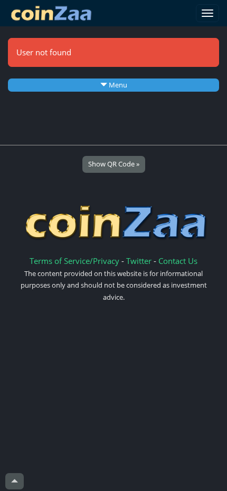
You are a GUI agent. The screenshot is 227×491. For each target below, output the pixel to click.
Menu (117, 85)
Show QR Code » (113, 164)
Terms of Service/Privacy (74, 261)
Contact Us (177, 261)
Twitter (139, 261)
